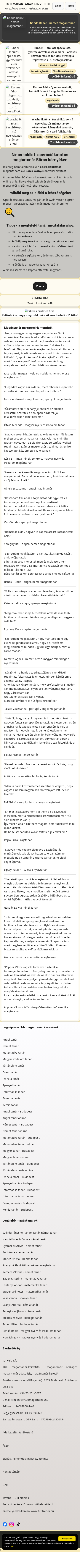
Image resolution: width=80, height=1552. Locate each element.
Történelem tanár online (18, 1170)
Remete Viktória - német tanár (22, 1272)
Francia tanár (11, 1079)
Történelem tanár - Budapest (21, 1163)
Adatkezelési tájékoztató (18, 1432)
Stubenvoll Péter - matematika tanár (25, 1291)
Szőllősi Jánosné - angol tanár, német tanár (30, 1232)
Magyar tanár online (15, 1157)
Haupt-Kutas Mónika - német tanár (25, 1239)
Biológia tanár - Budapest (19, 1203)
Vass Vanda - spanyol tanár (20, 1298)
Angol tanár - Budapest (17, 1111)
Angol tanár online (14, 1118)
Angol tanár (10, 1039)
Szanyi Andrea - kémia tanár (20, 1304)
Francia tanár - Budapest (18, 1177)
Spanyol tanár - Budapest (19, 1183)
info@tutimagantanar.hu (32, 1399)
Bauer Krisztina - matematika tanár (25, 1278)
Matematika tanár (14, 1052)
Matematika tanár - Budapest (21, 1137)
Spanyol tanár (11, 1085)
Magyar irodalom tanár (17, 1059)
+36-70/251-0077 (30, 1393)
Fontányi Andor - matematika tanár (25, 1285)
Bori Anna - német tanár (18, 1252)
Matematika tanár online (18, 1144)
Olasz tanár (10, 1072)
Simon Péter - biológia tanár (20, 1324)
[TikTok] (18, 1524)
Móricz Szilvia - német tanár (20, 1259)
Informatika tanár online (18, 1196)
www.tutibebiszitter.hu (41, 1504)
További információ (62, 76)
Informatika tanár (14, 1092)
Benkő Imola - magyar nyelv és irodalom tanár (32, 1331)
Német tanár (11, 1046)
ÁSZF (6, 1445)
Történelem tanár (14, 1065)
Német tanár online (15, 1131)
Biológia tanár (11, 1098)
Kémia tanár (10, 1105)
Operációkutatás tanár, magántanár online (41, 203)
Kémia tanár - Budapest (18, 1209)
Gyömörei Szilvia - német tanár (22, 1246)
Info (12, 1546)
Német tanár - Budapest (18, 1124)
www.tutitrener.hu (42, 1511)
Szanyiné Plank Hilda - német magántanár (29, 1265)
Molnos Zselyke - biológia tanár (22, 1318)
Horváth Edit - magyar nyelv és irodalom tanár (32, 1337)
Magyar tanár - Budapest (18, 1150)
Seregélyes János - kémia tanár (22, 1311)
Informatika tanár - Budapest (21, 1190)
